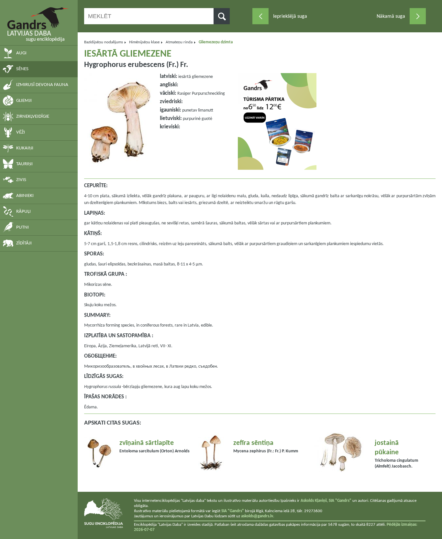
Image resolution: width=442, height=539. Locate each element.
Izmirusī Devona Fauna (42, 84)
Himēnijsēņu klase (144, 42)
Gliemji (24, 100)
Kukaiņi (24, 148)
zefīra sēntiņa (253, 443)
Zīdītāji (24, 243)
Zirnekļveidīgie (32, 116)
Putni (22, 227)
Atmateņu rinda (179, 42)
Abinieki (25, 195)
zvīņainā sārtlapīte (146, 443)
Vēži (20, 132)
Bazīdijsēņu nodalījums (103, 42)
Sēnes (22, 69)
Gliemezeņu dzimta (216, 42)
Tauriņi (24, 164)
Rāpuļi (23, 211)
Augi (21, 53)
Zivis (21, 180)
